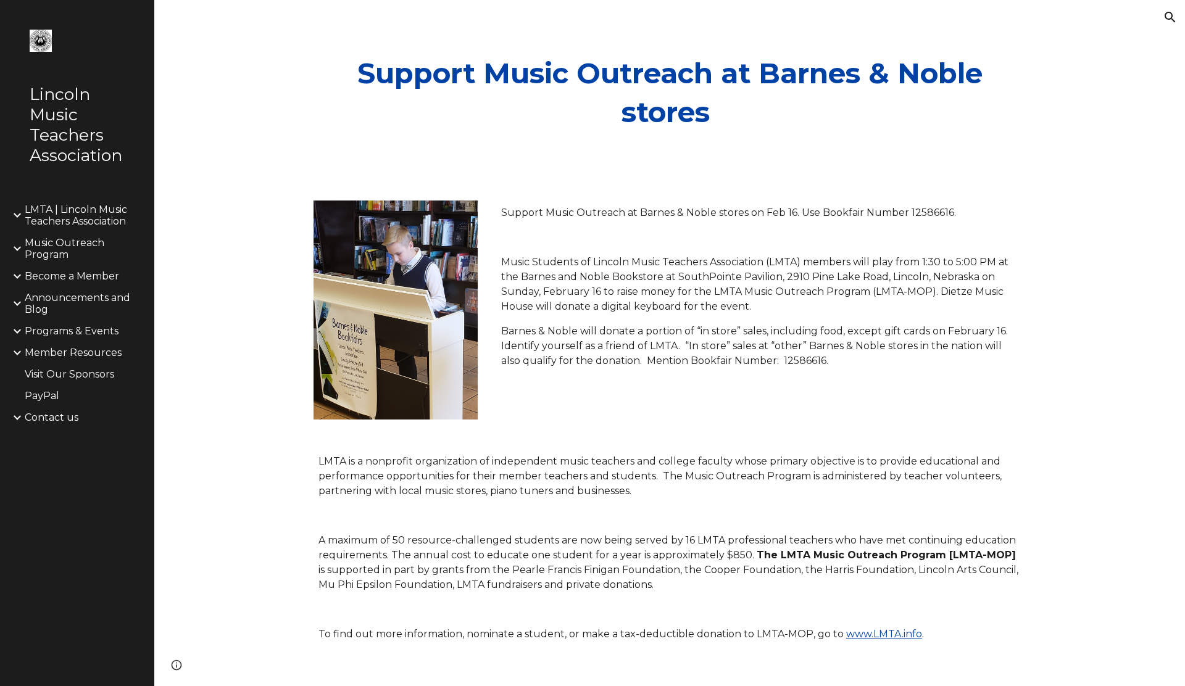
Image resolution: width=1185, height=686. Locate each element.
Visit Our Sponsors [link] (69, 374)
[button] (1170, 17)
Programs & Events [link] (71, 331)
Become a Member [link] (72, 276)
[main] (670, 92)
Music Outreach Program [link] (64, 248)
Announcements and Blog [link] (77, 303)
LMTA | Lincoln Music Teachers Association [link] (76, 215)
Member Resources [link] (73, 352)
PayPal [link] (42, 396)
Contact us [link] (51, 417)
